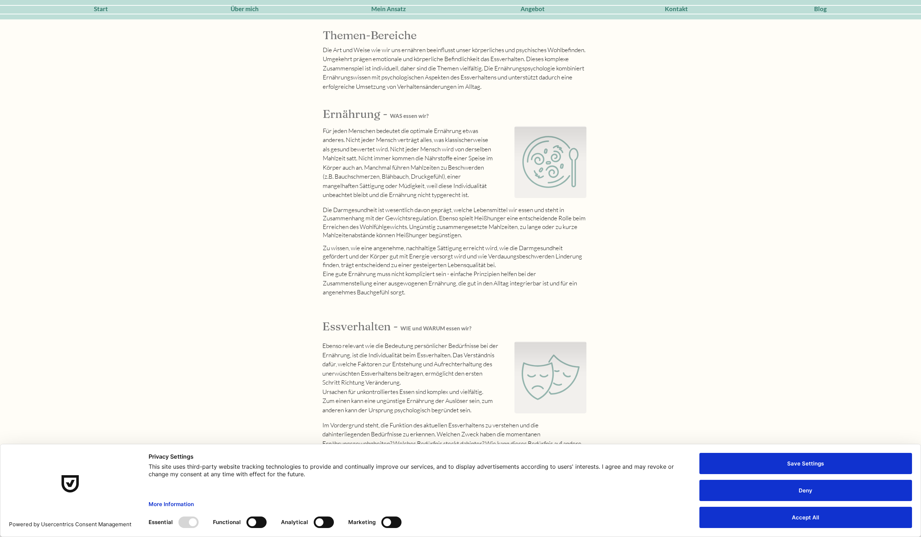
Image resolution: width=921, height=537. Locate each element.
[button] (532, 9)
